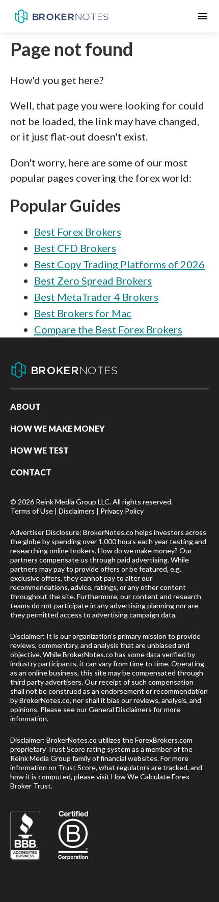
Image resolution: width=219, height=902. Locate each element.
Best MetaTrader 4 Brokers (96, 297)
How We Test (39, 450)
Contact (30, 472)
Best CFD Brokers (75, 248)
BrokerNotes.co (61, 16)
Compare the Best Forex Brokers (108, 329)
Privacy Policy (122, 510)
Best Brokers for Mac (82, 313)
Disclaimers (77, 510)
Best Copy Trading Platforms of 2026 (119, 264)
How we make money (57, 428)
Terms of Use (31, 510)
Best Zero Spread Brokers (93, 280)
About (25, 406)
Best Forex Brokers (77, 232)
